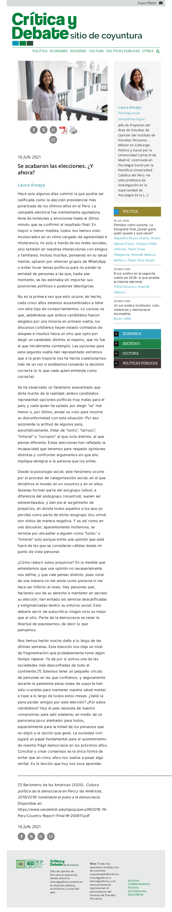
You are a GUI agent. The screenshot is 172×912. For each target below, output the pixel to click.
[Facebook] (34, 130)
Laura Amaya (31, 185)
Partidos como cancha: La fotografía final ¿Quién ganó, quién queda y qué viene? (135, 229)
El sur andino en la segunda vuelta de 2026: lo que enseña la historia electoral (137, 277)
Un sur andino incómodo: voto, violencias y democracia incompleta (137, 309)
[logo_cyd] (77, 12)
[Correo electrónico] (53, 140)
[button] (158, 51)
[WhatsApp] (53, 130)
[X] (44, 130)
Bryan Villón (122, 318)
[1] (39, 671)
